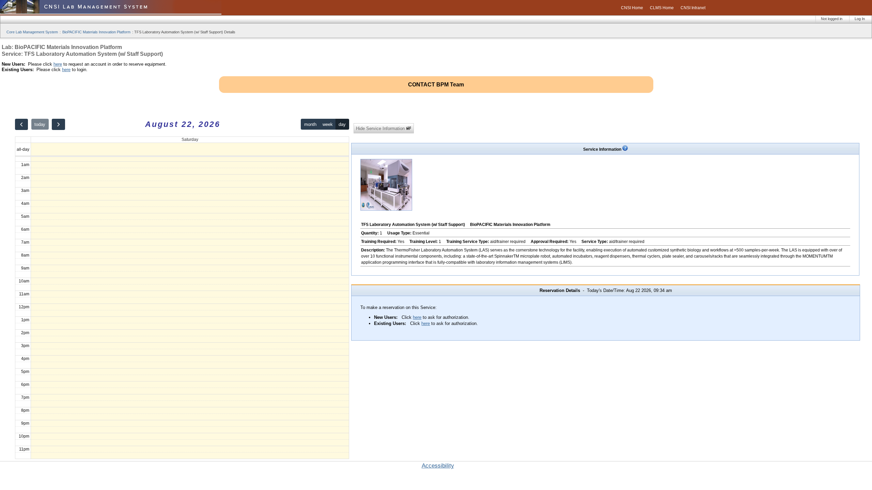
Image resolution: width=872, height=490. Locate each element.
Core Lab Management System (32, 32)
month (310, 124)
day (342, 124)
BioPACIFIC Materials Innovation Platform (96, 32)
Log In (860, 19)
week (328, 124)
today (39, 124)
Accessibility (438, 465)
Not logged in (831, 19)
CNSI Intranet (693, 7)
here (57, 64)
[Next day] (58, 124)
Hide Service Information (381, 128)
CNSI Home (632, 7)
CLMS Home (662, 7)
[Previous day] (21, 124)
